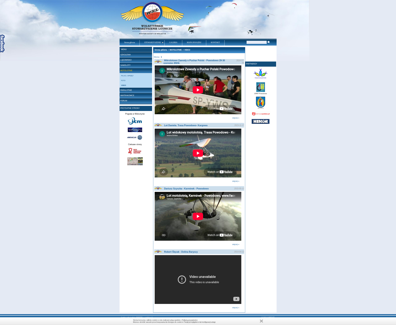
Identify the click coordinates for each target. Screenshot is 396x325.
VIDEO (123, 85)
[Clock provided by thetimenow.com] (260, 59)
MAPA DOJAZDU (194, 42)
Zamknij (261, 321)
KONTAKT (215, 42)
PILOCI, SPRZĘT (127, 76)
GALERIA (173, 42)
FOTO (123, 80)
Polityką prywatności (189, 320)
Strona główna (129, 42)
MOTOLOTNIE (126, 70)
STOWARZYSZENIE (152, 42)
